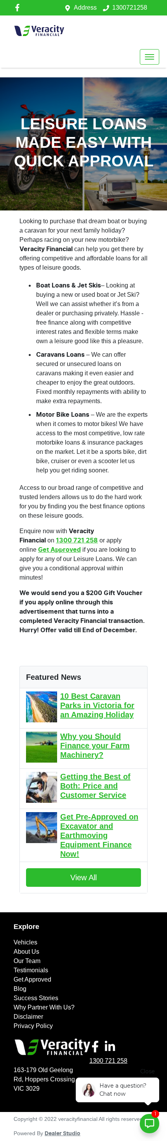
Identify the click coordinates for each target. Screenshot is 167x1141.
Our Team (27, 961)
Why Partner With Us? (44, 1007)
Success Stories (36, 998)
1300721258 (129, 7)
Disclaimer (28, 1016)
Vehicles (25, 942)
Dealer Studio (62, 1133)
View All (83, 877)
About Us (26, 951)
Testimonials (31, 970)
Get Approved (32, 979)
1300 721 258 (108, 1060)
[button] (149, 57)
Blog (20, 988)
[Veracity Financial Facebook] (19, 7)
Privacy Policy (33, 1026)
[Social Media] (96, 1046)
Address (85, 7)
